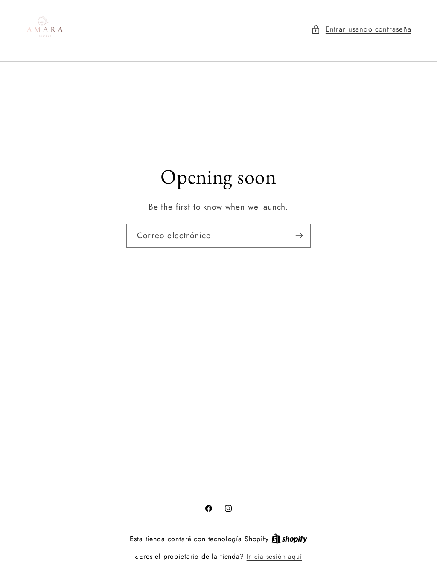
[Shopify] (289, 539)
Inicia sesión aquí (274, 556)
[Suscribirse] (299, 236)
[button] (361, 29)
